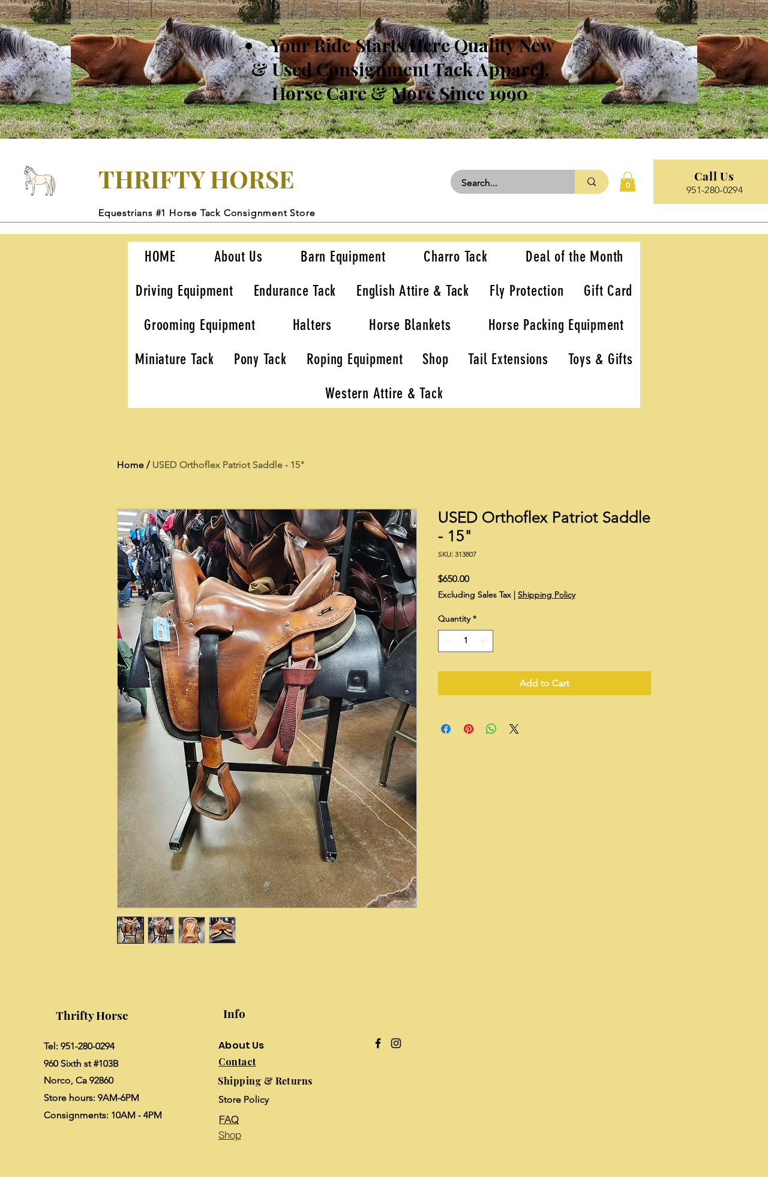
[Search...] (591, 182)
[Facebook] (378, 1043)
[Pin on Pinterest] (468, 729)
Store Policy (243, 1099)
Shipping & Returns (265, 1080)
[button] (627, 181)
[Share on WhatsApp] (491, 729)
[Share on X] (514, 729)
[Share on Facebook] (446, 729)
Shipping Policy (546, 594)
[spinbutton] (465, 640)
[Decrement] (447, 640)
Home (130, 464)
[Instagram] (396, 1043)
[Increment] (483, 640)
